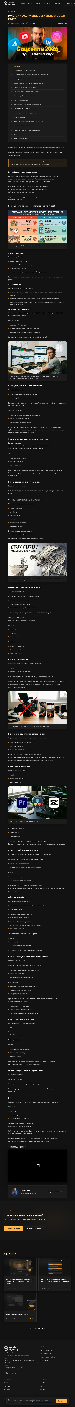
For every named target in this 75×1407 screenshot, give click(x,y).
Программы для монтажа (22, 108)
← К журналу (12, 11)
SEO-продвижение (45, 1353)
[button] (37, 226)
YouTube (42, 1383)
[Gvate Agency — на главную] (9, 3)
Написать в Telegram (34, 1228)
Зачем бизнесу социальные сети (24, 70)
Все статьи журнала (37, 1328)
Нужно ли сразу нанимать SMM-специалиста (28, 121)
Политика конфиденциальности (42, 1402)
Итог (15, 134)
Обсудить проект (14, 1228)
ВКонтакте (43, 1386)
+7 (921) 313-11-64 (9, 1368)
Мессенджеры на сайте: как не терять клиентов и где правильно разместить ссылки (19, 1281)
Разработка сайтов (46, 1350)
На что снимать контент (22, 100)
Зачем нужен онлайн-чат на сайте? (18, 1314)
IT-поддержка (44, 1360)
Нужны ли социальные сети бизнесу (25, 87)
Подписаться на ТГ (55, 1192)
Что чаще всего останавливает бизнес (26, 91)
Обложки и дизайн (20, 117)
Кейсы (30, 3)
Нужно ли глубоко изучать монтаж (25, 113)
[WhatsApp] (17, 1367)
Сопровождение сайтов (47, 1357)
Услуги (21, 3)
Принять (61, 1401)
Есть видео (32, 23)
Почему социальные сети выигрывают (26, 79)
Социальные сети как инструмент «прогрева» (29, 83)
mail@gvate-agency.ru (10, 1373)
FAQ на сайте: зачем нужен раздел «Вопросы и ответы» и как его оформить (55, 1280)
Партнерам (47, 3)
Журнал (37, 3)
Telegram (42, 1389)
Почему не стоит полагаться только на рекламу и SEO (31, 74)
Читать (30, 1288)
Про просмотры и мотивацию (23, 126)
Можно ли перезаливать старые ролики (27, 130)
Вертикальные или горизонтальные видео (27, 104)
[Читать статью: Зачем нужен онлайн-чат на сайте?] (20, 1302)
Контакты (57, 3)
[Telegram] (21, 1367)
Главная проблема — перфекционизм (26, 96)
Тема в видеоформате (21, 138)
